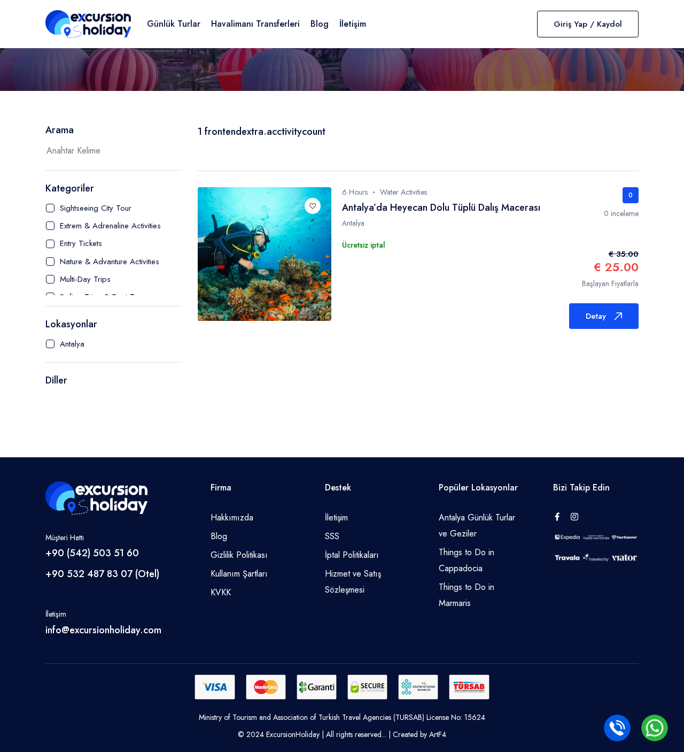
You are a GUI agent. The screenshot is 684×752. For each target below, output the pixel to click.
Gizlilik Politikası (239, 555)
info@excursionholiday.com (103, 630)
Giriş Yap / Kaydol (588, 24)
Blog (319, 24)
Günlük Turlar (173, 24)
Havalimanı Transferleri (255, 24)
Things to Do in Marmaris (466, 595)
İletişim (352, 24)
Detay (596, 316)
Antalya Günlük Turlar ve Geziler (477, 525)
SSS (332, 536)
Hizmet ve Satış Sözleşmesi (353, 581)
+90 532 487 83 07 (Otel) (102, 574)
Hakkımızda (232, 517)
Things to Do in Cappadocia (466, 560)
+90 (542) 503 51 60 (92, 553)
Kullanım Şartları (239, 573)
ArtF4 (437, 734)
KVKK (221, 592)
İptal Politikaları (352, 555)
